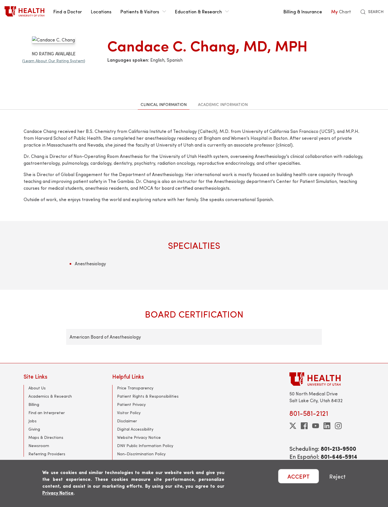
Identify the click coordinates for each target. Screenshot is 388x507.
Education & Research (198, 11)
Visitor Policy (129, 412)
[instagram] (338, 425)
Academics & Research (50, 396)
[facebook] (304, 425)
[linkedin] (327, 425)
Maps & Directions (45, 437)
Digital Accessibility (135, 429)
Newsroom (38, 445)
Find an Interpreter (46, 412)
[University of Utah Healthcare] (326, 379)
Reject (337, 476)
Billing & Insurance (302, 11)
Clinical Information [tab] (164, 104)
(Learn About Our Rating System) (53, 60)
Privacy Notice (58, 492)
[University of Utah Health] (24, 11)
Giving (34, 429)
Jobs (32, 420)
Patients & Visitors (139, 11)
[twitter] (292, 425)
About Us (37, 388)
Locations (101, 11)
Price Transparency (135, 388)
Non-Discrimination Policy (141, 453)
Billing (33, 404)
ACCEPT (298, 476)
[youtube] (315, 425)
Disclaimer (127, 420)
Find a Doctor (67, 11)
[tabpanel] (194, 236)
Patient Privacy (131, 404)
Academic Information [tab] (223, 104)
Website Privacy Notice (139, 437)
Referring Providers (46, 453)
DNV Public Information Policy (145, 445)
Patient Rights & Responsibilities (148, 396)
